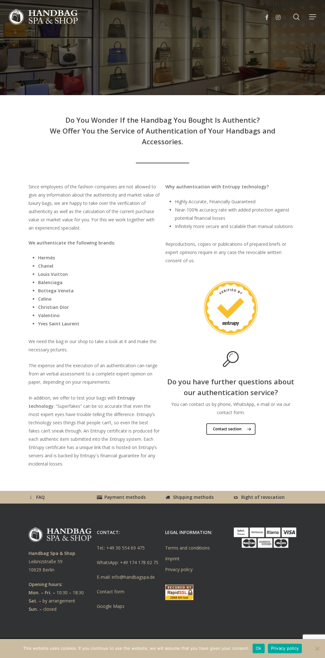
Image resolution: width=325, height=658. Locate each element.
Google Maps (110, 606)
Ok (259, 648)
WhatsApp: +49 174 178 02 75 (127, 562)
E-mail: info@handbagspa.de (126, 577)
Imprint (172, 559)
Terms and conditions (187, 548)
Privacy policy (179, 569)
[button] (312, 17)
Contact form (110, 592)
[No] (317, 648)
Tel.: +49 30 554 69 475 (121, 548)
